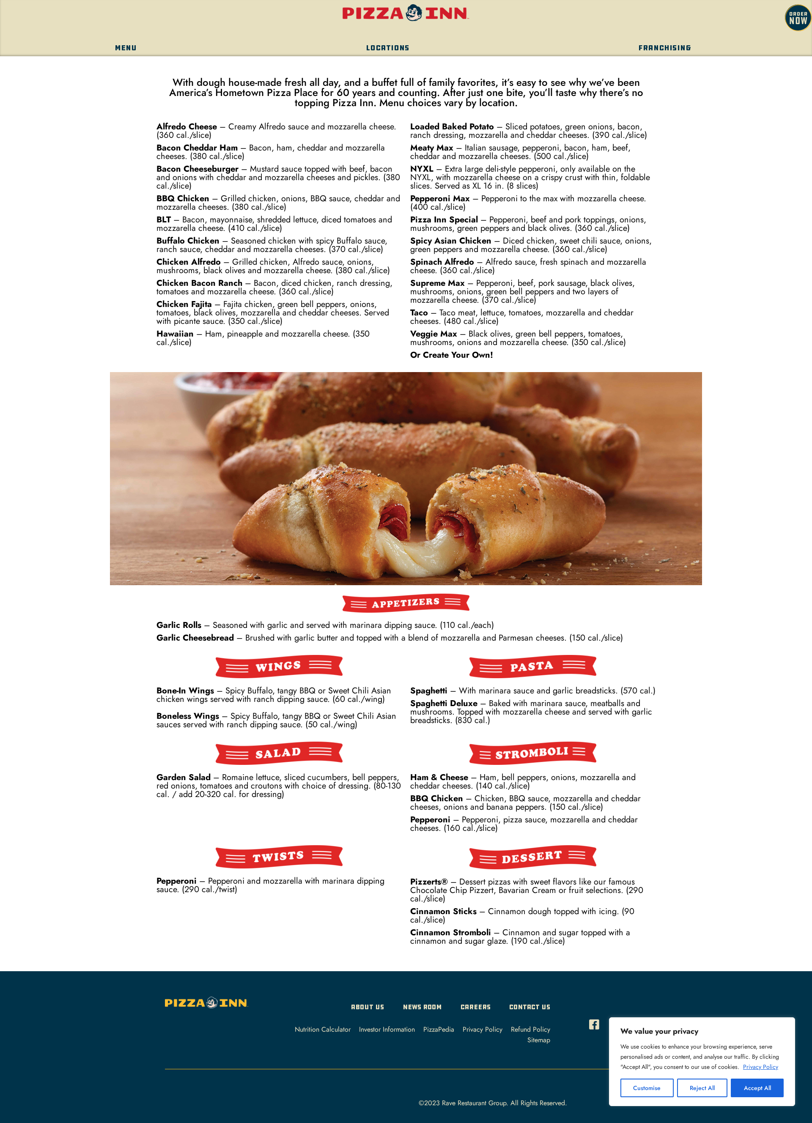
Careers (476, 1006)
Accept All (757, 1088)
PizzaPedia (438, 1029)
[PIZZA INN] (206, 1005)
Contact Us (529, 1006)
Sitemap (538, 1040)
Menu (126, 48)
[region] (702, 1061)
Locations (387, 48)
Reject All (702, 1088)
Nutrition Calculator (323, 1029)
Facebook (596, 1022)
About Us (367, 1006)
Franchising (664, 48)
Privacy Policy (760, 1067)
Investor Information (387, 1029)
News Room (422, 1006)
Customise (647, 1088)
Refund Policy (530, 1029)
